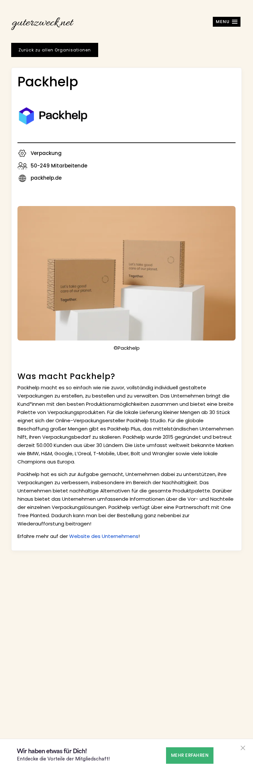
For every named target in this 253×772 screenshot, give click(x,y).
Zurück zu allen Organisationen (54, 50)
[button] (226, 22)
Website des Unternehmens (103, 536)
